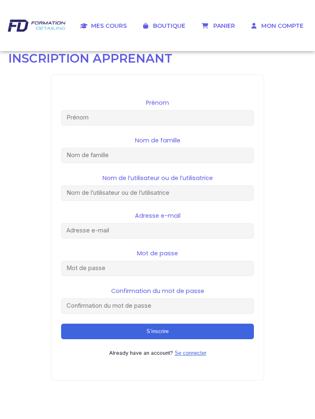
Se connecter (190, 353)
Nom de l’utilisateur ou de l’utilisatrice (158, 178)
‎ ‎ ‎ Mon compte (280, 25)
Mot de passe (157, 253)
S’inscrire (157, 331)
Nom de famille (157, 140)
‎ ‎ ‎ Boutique (166, 25)
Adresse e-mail (157, 216)
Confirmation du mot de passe (157, 291)
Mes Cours (107, 25)
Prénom (157, 103)
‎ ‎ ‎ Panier (221, 25)
